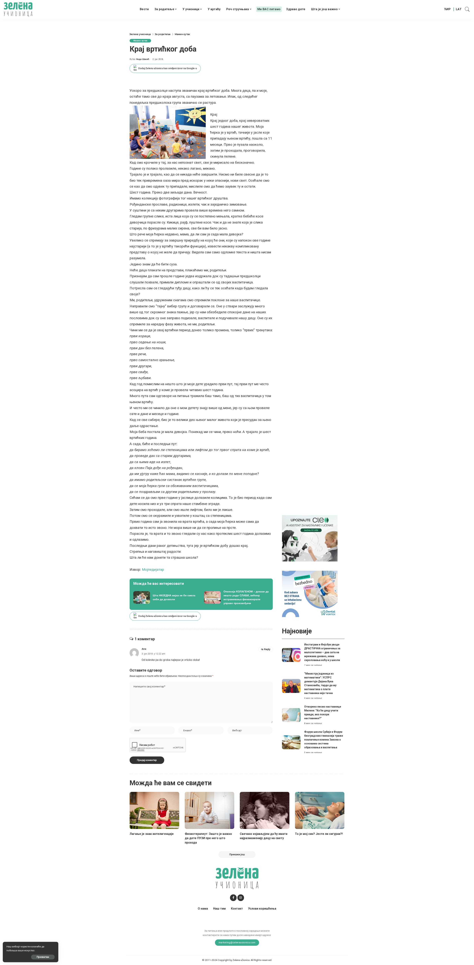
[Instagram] (240, 897)
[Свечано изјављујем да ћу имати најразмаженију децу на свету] (264, 810)
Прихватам (43, 957)
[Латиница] (458, 9)
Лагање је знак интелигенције (152, 834)
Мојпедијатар (153, 569)
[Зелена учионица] (18, 9)
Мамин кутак (140, 40)
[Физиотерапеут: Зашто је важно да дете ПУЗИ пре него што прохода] (209, 810)
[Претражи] (467, 9)
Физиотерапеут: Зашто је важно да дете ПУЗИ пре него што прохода (208, 838)
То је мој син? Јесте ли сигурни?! (319, 834)
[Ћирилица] (447, 9)
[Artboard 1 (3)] (310, 538)
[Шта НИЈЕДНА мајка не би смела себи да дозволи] (165, 597)
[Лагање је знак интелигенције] (154, 810)
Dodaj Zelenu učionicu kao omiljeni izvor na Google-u (167, 68)
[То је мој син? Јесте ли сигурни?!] (320, 810)
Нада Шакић (142, 59)
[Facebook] (233, 897)
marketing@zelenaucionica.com (237, 942)
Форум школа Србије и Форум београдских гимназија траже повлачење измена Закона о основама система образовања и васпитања (323, 739)
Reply (267, 649)
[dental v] (310, 594)
